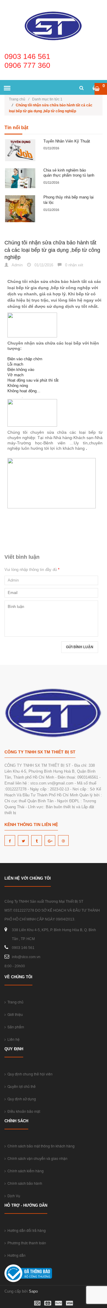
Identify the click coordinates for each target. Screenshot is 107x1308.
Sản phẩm (15, 1026)
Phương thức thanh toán (26, 1242)
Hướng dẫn (16, 1255)
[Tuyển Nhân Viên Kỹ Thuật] (20, 150)
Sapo (33, 1291)
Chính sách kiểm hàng (25, 1170)
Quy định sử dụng (21, 1098)
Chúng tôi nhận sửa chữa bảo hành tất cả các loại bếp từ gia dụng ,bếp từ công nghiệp (52, 250)
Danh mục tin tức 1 (47, 99)
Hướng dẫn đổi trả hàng (26, 1230)
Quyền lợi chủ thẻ (21, 1086)
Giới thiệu (14, 1014)
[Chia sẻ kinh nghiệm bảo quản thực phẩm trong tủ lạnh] (20, 178)
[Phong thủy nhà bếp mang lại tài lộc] (20, 209)
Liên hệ (13, 1039)
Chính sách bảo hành (24, 1183)
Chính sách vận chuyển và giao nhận (36, 1158)
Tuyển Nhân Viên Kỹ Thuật (66, 141)
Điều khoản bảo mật (23, 1111)
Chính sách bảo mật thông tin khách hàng (40, 1145)
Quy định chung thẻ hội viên (29, 1073)
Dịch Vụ (13, 1195)
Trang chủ (19, 99)
